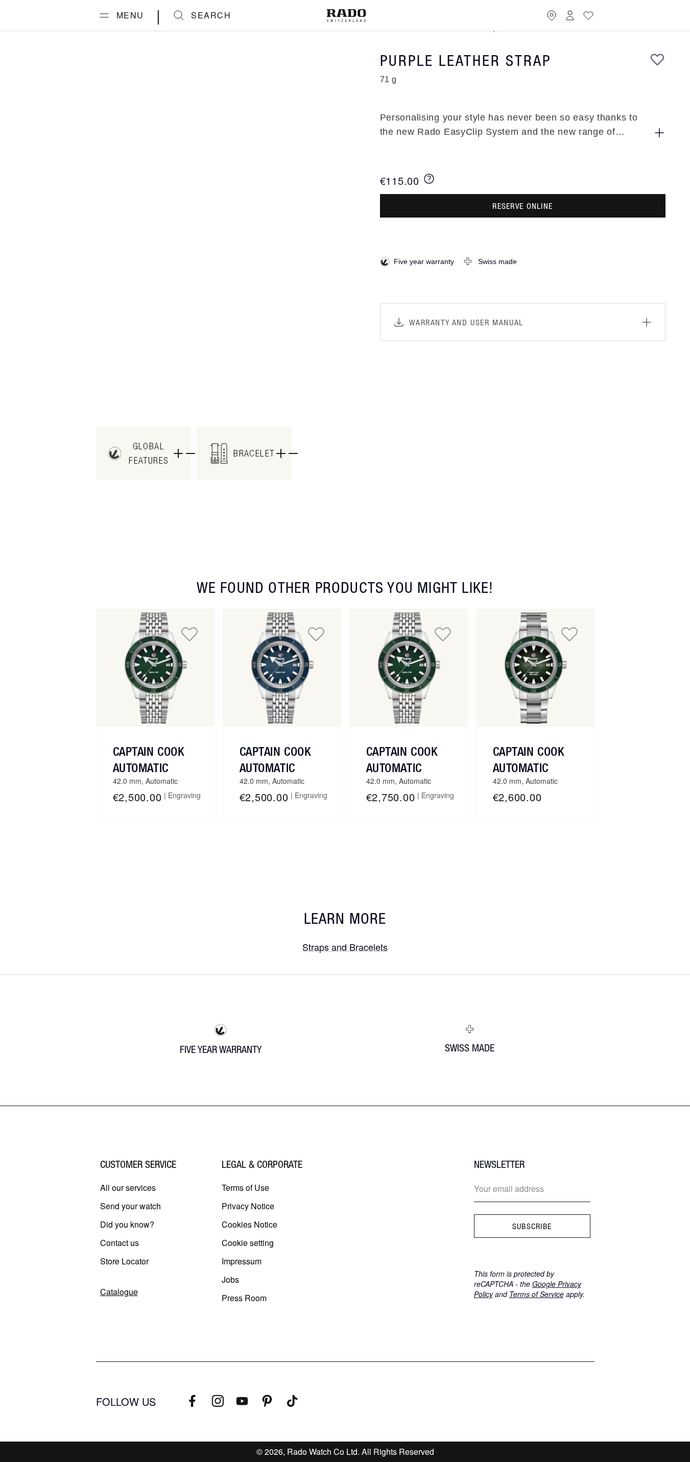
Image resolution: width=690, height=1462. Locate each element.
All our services (128, 1187)
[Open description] (659, 133)
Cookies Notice (249, 1224)
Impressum (241, 1261)
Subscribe (532, 1226)
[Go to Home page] (346, 15)
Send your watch (130, 1206)
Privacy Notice (248, 1206)
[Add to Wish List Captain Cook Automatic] (189, 634)
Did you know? (127, 1224)
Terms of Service (536, 1294)
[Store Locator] (551, 15)
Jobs (230, 1279)
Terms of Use (245, 1187)
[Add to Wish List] (657, 59)
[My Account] (570, 15)
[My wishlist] (588, 15)
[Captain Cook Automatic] (155, 668)
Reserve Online (522, 205)
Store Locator (124, 1261)
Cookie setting (248, 1243)
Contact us (119, 1243)
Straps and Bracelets (345, 946)
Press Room (244, 1298)
